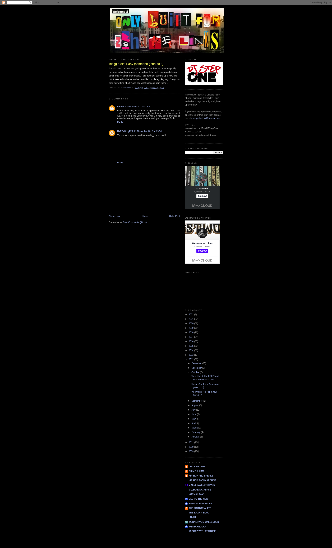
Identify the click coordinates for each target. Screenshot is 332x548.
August (195, 405)
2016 (191, 341)
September (197, 401)
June (194, 414)
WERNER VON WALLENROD (204, 522)
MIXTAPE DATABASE (200, 489)
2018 (191, 332)
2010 (191, 447)
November (196, 368)
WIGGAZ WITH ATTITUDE (202, 531)
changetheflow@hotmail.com (205, 118)
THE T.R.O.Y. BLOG (199, 512)
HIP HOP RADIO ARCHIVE (202, 480)
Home (145, 216)
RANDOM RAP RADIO (200, 503)
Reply (120, 122)
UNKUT (192, 517)
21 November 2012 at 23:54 (148, 131)
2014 (191, 350)
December (196, 363)
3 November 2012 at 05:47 (138, 106)
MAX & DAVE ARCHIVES (202, 485)
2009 (191, 451)
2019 (191, 328)
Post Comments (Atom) (135, 222)
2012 (191, 359)
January (195, 436)
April (194, 423)
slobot (120, 106)
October (195, 372)
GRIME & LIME (197, 471)
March (194, 427)
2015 (191, 346)
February (196, 432)
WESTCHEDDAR (197, 526)
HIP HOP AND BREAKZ (201, 475)
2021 (191, 319)
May (193, 418)
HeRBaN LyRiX (125, 131)
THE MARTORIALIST (200, 508)
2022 (191, 314)
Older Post (174, 216)
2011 (191, 442)
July (193, 409)
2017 (191, 337)
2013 (191, 355)
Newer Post (115, 216)
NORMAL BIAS (196, 494)
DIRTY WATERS (197, 466)
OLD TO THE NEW (198, 499)
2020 (191, 323)
